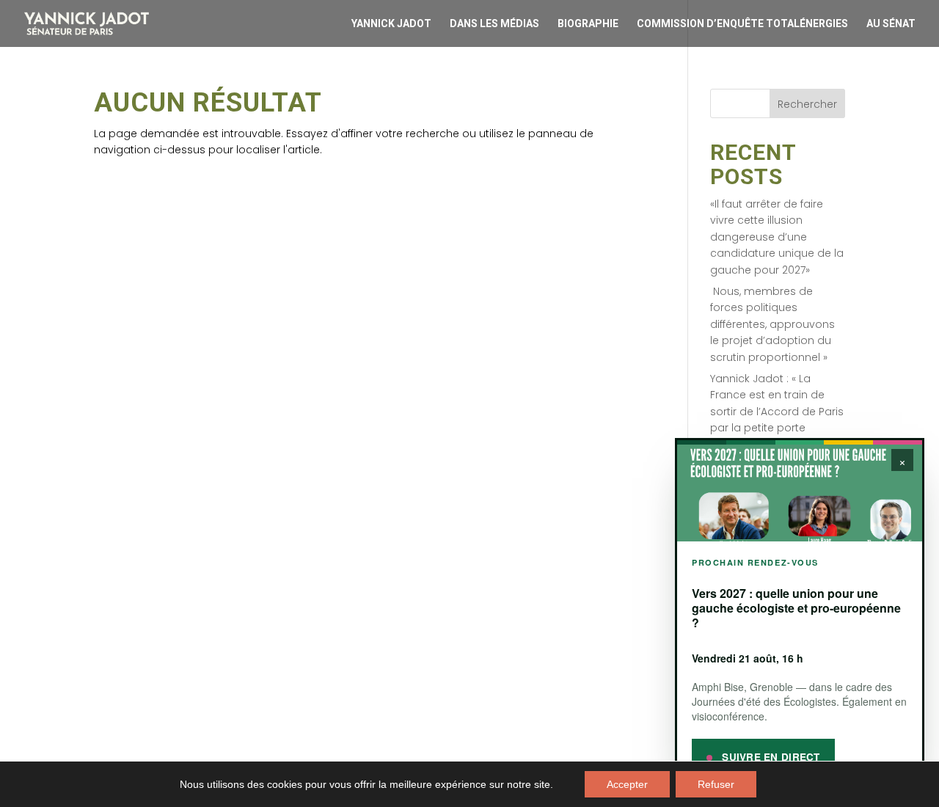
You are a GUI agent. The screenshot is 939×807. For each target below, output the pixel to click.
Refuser (716, 784)
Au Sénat (891, 23)
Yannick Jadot (391, 23)
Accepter (627, 784)
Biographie (588, 23)
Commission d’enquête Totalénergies (742, 23)
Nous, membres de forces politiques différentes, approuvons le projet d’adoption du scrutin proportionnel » (772, 324)
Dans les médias (494, 23)
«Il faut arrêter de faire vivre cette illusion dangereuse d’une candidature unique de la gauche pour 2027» (777, 237)
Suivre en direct (769, 757)
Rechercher (807, 104)
